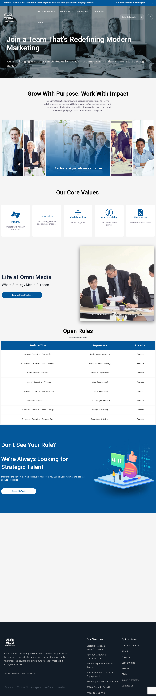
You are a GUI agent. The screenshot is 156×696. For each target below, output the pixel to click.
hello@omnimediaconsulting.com (133, 3)
